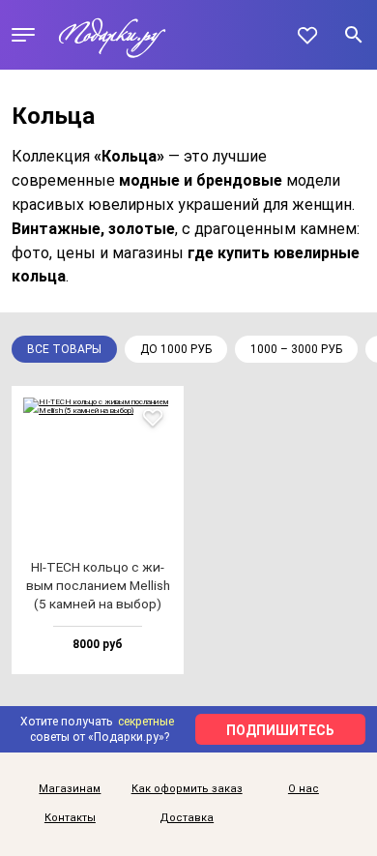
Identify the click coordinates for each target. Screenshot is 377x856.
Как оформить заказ (187, 789)
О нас (303, 789)
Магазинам (70, 789)
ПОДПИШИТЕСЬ (280, 730)
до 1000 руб (176, 349)
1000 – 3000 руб (296, 349)
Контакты (70, 818)
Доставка (187, 818)
